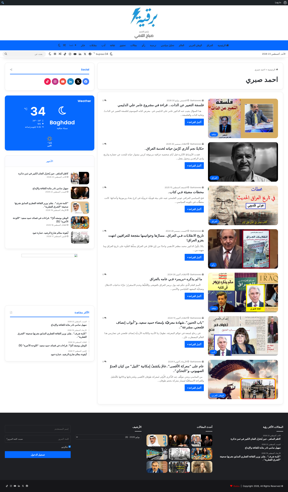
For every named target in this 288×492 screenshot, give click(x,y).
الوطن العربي (195, 45)
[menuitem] (285, 2)
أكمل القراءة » (194, 122)
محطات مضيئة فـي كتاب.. (186, 192)
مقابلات (93, 45)
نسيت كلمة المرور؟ (14, 439)
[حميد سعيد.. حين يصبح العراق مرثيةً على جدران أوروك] (157, 467)
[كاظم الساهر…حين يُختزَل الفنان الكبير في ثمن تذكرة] (80, 178)
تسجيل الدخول (38, 454)
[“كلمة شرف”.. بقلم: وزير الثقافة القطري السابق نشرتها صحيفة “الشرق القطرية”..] (80, 208)
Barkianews (195, 100)
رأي (143, 45)
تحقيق (123, 45)
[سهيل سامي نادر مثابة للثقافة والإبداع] (80, 193)
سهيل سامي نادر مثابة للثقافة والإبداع (50, 188)
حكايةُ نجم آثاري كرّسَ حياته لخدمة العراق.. (174, 148)
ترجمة (153, 45)
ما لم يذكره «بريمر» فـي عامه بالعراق (177, 279)
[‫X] (78, 81)
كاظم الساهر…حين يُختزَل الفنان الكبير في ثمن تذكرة (43, 173)
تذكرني (64, 447)
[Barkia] (144, 23)
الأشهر (49, 161)
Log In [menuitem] (278, 2)
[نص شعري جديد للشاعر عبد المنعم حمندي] (201, 467)
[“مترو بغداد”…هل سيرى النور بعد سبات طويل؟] (157, 454)
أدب (103, 45)
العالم (181, 45)
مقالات (133, 45)
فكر (83, 45)
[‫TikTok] (47, 81)
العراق (210, 45)
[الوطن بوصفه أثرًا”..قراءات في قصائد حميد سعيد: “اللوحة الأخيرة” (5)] (80, 222)
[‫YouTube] (63, 81)
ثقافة (112, 45)
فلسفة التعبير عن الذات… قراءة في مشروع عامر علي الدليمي (161, 105)
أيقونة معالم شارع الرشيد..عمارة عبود (50, 232)
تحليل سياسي (167, 45)
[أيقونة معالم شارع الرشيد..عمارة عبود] (80, 237)
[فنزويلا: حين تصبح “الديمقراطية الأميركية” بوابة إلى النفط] (179, 467)
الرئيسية (222, 45)
